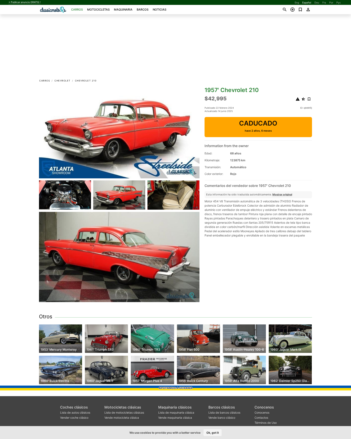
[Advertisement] (175, 48)
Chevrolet (62, 80)
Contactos (261, 417)
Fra (324, 2)
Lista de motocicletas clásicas (124, 412)
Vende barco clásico (221, 417)
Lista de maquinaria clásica (176, 412)
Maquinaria (123, 9)
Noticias (159, 9)
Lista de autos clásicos (75, 412)
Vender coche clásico (74, 417)
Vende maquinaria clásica (175, 417)
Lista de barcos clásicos (224, 412)
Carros (77, 9)
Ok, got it (212, 432)
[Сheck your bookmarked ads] (300, 9)
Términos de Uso (266, 422)
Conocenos (264, 407)
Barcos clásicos (221, 407)
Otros (45, 316)
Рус (338, 2)
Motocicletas (98, 9)
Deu (316, 2)
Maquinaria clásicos (175, 407)
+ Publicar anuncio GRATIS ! (24, 2)
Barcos (142, 9)
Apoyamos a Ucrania (176, 388)
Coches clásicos (74, 407)
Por (331, 2)
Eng (297, 2)
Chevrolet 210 (86, 80)
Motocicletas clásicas (122, 407)
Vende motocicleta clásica (121, 417)
